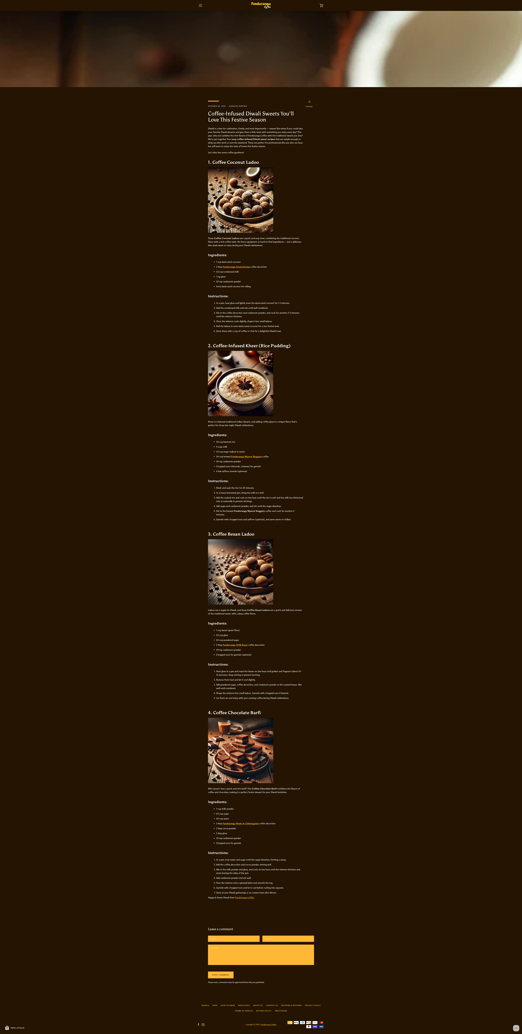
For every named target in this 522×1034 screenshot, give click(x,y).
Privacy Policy (313, 1005)
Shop (215, 1005)
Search (205, 1005)
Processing (281, 1011)
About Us (258, 1005)
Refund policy (264, 1011)
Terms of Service (244, 1011)
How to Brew (228, 1005)
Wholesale (244, 1005)
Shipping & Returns (291, 1005)
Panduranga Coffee (244, 897)
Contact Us (272, 1005)
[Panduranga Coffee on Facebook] (198, 1024)
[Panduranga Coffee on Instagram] (203, 1024)
